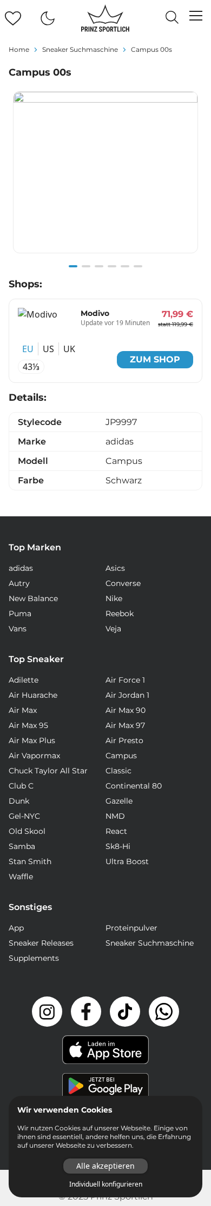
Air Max (23, 710)
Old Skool (27, 831)
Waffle (21, 876)
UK (69, 349)
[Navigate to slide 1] (73, 266)
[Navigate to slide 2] (86, 266)
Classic (118, 771)
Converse (123, 583)
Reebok (120, 613)
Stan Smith (30, 861)
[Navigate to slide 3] (99, 266)
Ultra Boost (127, 861)
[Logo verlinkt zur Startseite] (105, 18)
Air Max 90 (126, 710)
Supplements (34, 958)
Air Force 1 (125, 680)
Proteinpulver (131, 928)
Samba (22, 846)
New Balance (33, 598)
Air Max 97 (125, 725)
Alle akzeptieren (105, 1166)
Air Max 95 (28, 725)
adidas (21, 568)
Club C (21, 786)
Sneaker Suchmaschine (150, 943)
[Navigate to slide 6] (137, 266)
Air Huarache (33, 695)
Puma (20, 613)
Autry (19, 583)
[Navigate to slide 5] (124, 266)
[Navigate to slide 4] (112, 266)
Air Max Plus (32, 740)
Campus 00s (151, 49)
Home (19, 49)
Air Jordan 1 (127, 695)
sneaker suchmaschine (80, 49)
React (116, 831)
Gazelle (119, 801)
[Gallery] (105, 178)
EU (28, 349)
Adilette (23, 680)
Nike (114, 598)
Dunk (19, 801)
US (48, 349)
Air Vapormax (34, 755)
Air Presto (124, 740)
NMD (115, 816)
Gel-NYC (24, 816)
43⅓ (31, 367)
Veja (113, 629)
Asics (115, 568)
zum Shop (155, 359)
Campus (121, 755)
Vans (18, 629)
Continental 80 (134, 786)
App (16, 928)
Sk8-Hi (118, 846)
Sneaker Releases (41, 943)
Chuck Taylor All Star (48, 771)
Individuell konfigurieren (105, 1184)
